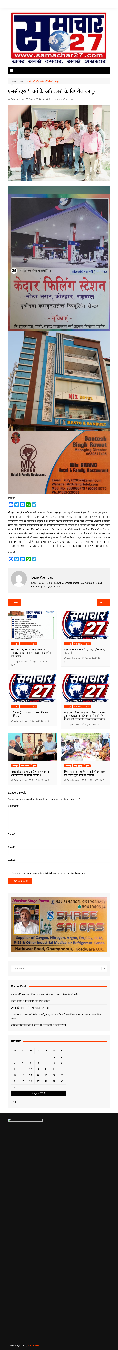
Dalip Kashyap (17, 99)
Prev (16, 602)
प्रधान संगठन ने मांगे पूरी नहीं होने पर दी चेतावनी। (31, 1001)
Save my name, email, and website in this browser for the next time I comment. (49, 873)
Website (12, 860)
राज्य (71, 99)
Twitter (99, 4)
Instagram (103, 4)
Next (102, 602)
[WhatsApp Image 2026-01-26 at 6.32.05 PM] (59, 257)
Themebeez (33, 1345)
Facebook (95, 4)
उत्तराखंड (58, 99)
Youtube (108, 4)
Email (11, 847)
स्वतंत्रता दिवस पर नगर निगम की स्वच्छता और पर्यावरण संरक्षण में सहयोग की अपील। (31, 653)
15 (54, 1069)
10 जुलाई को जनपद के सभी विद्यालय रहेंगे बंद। (30, 1008)
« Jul (13, 1102)
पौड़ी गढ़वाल (25, 644)
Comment (13, 806)
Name (11, 834)
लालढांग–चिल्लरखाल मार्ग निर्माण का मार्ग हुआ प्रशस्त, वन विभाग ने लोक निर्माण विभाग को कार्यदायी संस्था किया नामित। (84, 716)
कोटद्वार (65, 99)
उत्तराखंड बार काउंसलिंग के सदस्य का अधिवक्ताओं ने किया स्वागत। (38, 1025)
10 (15, 1069)
